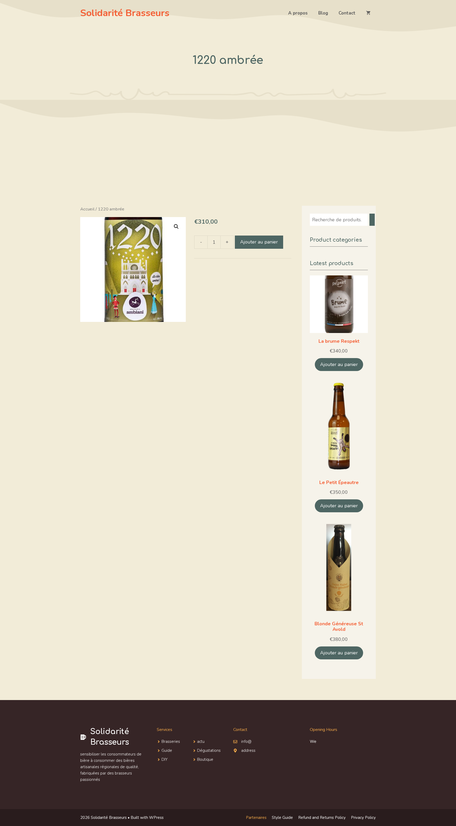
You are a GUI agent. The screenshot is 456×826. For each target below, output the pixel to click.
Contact (347, 13)
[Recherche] (372, 220)
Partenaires (256, 817)
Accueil (87, 209)
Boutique (205, 759)
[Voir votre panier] (368, 13)
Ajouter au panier (259, 242)
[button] (176, 226)
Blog (323, 13)
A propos (298, 13)
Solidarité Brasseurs (124, 13)
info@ (246, 741)
